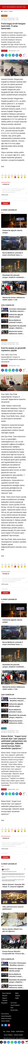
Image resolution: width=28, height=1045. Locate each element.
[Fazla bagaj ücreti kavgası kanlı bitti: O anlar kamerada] (14, 67)
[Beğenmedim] (12, 174)
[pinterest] (20, 55)
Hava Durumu (5, 1013)
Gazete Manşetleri (6, 1016)
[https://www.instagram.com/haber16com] (9, 1025)
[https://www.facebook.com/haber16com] (2, 1025)
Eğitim (17, 993)
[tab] (5, 184)
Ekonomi (4, 995)
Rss (4, 1031)
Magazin (4, 998)
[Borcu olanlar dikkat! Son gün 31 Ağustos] (14, 920)
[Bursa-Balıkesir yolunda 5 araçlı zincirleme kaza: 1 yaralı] (14, 243)
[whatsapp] (9, 55)
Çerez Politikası (8, 1035)
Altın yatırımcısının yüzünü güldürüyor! (13, 908)
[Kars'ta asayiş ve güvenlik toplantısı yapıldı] (14, 382)
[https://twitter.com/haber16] (5, 1025)
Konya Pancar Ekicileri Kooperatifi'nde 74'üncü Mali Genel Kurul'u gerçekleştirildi (13, 953)
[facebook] (2, 55)
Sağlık (17, 998)
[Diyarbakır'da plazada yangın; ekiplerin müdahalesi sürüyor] (14, 266)
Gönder (5, 203)
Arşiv (11, 1007)
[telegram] (13, 55)
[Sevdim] (9, 174)
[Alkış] (5, 174)
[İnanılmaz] (21, 174)
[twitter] (6, 55)
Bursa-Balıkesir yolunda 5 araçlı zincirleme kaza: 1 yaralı (12, 254)
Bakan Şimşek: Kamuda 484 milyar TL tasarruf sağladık (13, 885)
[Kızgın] (15, 174)
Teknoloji (4, 1000)
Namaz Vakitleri (5, 1021)
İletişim (13, 1031)
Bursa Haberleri (6, 993)
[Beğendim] (2, 174)
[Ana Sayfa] (1, 11)
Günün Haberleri (15, 1005)
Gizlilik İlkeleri (20, 1031)
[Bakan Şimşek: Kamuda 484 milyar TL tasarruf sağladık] (14, 875)
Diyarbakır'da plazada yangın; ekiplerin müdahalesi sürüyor (13, 276)
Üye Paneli (13, 1002)
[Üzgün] (25, 174)
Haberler (6, 11)
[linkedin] (16, 55)
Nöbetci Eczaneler (6, 1018)
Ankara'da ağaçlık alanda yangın (12, 231)
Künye (8, 1031)
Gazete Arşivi (14, 1010)
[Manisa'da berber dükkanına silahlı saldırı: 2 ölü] (14, 288)
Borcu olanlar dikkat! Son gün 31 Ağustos (12, 930)
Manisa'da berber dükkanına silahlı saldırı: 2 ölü (13, 299)
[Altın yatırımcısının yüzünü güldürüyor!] (14, 897)
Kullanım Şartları (18, 1035)
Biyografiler (4, 1002)
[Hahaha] (18, 174)
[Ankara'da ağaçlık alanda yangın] (14, 221)
